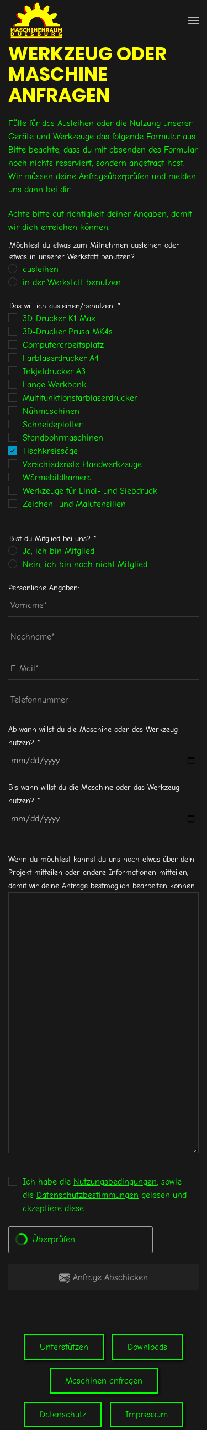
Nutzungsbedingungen (115, 1182)
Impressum (146, 1414)
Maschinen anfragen (103, 1381)
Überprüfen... (55, 1239)
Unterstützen (64, 1347)
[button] (193, 20)
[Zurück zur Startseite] (35, 20)
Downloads (147, 1347)
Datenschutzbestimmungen (87, 1195)
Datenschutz (63, 1414)
